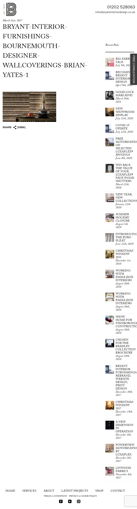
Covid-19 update (124, 129)
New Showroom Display (125, 114)
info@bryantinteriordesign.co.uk (115, 12)
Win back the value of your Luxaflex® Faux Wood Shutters (125, 176)
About (49, 491)
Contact (118, 491)
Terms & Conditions (55, 496)
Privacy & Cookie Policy (83, 496)
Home (10, 491)
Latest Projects (74, 491)
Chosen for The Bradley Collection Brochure (126, 350)
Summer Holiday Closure (123, 221)
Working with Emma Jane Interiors (124, 279)
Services (29, 491)
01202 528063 (121, 7)
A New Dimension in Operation (124, 430)
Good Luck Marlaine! (125, 97)
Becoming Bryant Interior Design (124, 79)
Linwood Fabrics (124, 473)
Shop (99, 491)
